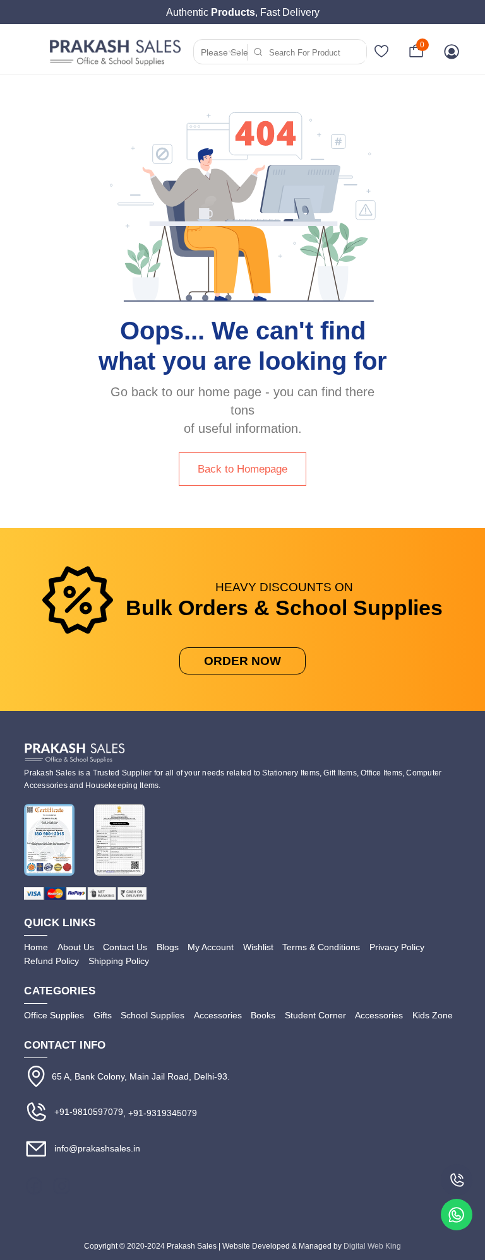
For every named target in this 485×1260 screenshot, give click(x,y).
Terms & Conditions (321, 947)
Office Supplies (54, 1015)
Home (36, 947)
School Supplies (152, 1015)
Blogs (168, 947)
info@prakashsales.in (96, 1148)
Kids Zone (432, 1015)
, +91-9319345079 (160, 1113)
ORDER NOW (242, 661)
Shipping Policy (118, 961)
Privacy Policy (396, 947)
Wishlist (258, 947)
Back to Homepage (242, 468)
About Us (75, 947)
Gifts (102, 1015)
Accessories (218, 1015)
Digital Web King (372, 1246)
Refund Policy (51, 961)
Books (263, 1015)
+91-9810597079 (87, 1112)
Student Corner (315, 1015)
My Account (211, 947)
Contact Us (125, 947)
